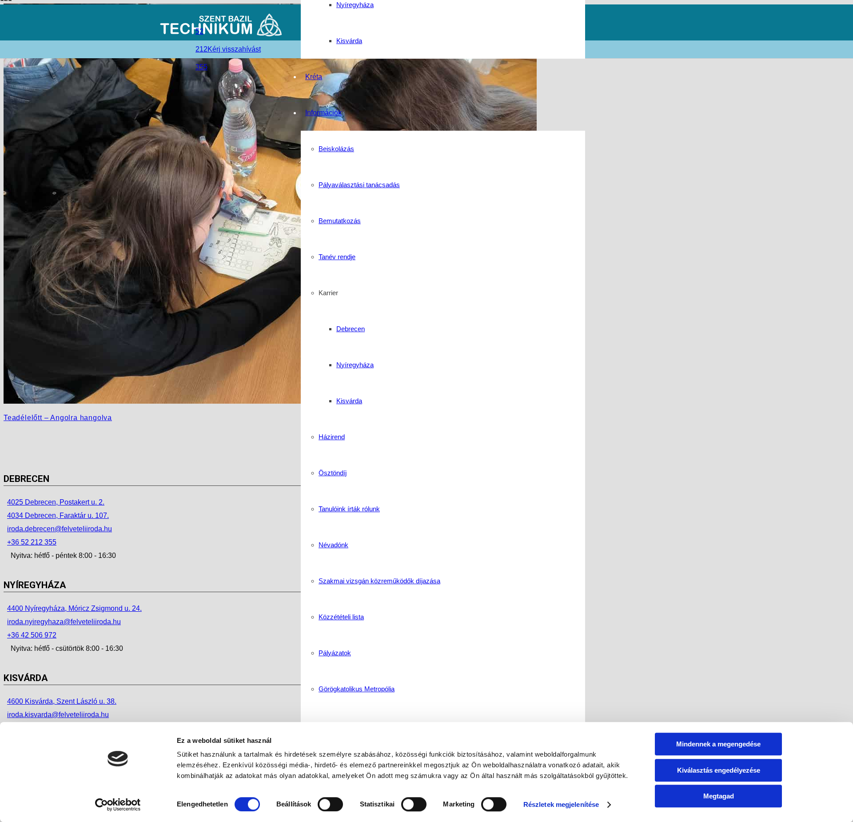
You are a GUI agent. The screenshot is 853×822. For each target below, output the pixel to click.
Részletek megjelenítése (561, 804)
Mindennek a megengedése (718, 744)
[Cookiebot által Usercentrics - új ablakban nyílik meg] (118, 804)
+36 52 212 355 (31, 542)
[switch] (330, 804)
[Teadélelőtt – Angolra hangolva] (270, 401)
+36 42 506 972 (31, 635)
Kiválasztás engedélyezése (718, 770)
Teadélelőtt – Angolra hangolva (58, 417)
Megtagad (718, 796)
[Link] (221, 34)
